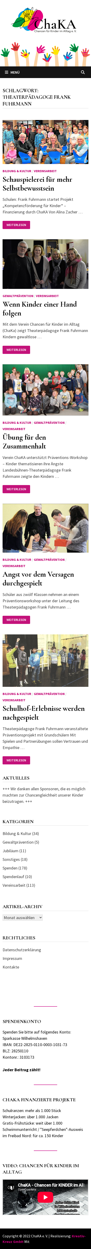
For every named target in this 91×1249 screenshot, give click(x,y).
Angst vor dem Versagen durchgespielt (38, 579)
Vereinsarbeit (45, 171)
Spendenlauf (13, 876)
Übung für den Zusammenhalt (24, 442)
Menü (15, 72)
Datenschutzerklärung (22, 949)
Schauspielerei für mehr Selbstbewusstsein (37, 184)
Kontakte (11, 967)
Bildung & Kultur (17, 171)
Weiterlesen (18, 225)
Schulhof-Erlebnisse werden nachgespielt (44, 713)
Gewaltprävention (18, 296)
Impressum (12, 958)
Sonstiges (11, 859)
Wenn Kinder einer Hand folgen (40, 309)
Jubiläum (10, 850)
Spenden (10, 868)
